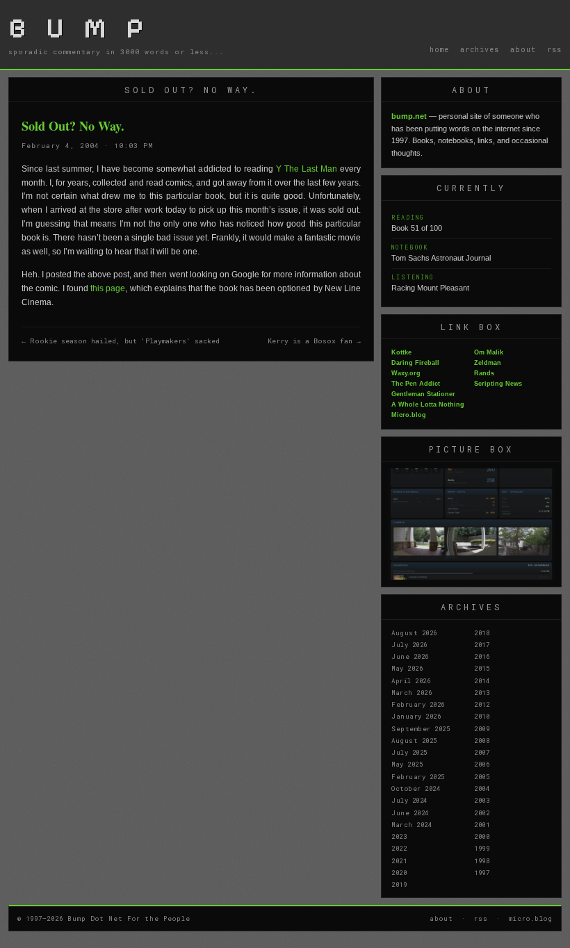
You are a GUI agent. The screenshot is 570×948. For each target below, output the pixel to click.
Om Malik (488, 352)
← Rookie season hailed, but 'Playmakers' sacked (121, 340)
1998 (481, 860)
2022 (399, 848)
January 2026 (416, 716)
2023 (399, 836)
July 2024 (409, 800)
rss (554, 49)
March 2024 (411, 824)
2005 (481, 776)
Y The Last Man (306, 169)
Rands (484, 373)
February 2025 (418, 776)
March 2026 (411, 692)
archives (479, 49)
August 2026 (414, 632)
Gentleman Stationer (423, 394)
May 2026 (407, 668)
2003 (481, 800)
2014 (481, 680)
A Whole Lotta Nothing (427, 404)
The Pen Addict (415, 383)
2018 (481, 632)
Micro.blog (408, 414)
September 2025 (420, 728)
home (439, 49)
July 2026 (409, 644)
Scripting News (498, 383)
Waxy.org (406, 373)
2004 (481, 788)
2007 (481, 752)
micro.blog (531, 918)
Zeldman (487, 362)
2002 (481, 812)
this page (107, 288)
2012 (481, 704)
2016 (481, 656)
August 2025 (414, 740)
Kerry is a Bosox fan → (314, 340)
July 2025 (409, 752)
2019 (399, 884)
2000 (481, 836)
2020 (399, 872)
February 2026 (418, 704)
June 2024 (410, 812)
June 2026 (410, 656)
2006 (481, 764)
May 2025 (407, 764)
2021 (399, 860)
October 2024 (415, 788)
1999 (481, 848)
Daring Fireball (415, 362)
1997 (481, 872)
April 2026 (410, 680)
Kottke (401, 352)
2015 (481, 668)
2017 (481, 644)
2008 (481, 740)
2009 (481, 728)
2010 (481, 716)
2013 (481, 692)
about (523, 49)
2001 (481, 824)
